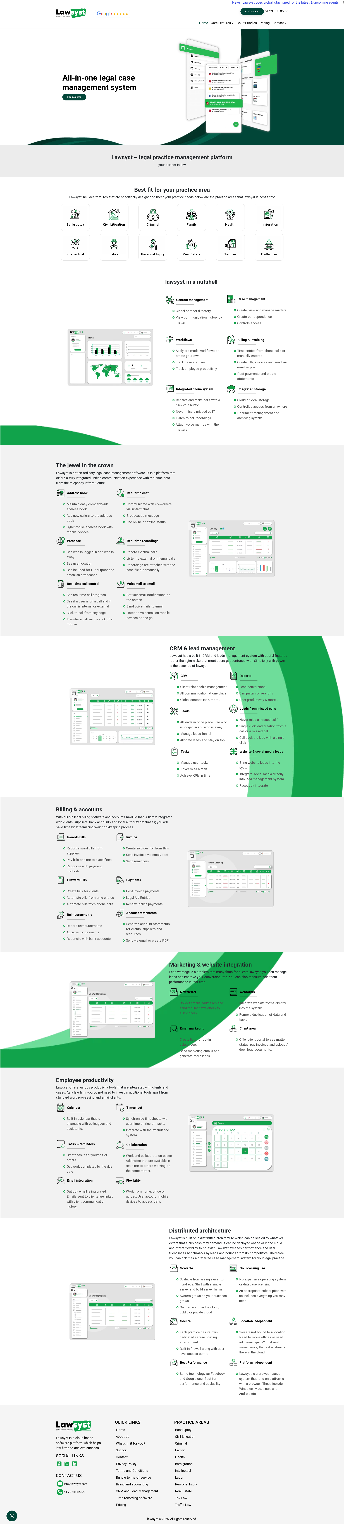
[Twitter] (67, 1464)
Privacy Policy (126, 1464)
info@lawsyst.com (75, 1484)
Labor (179, 1478)
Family (180, 1450)
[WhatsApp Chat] (11, 1516)
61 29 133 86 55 (276, 11)
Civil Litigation (185, 1437)
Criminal (181, 1443)
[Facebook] (60, 1464)
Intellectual (183, 1471)
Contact (279, 23)
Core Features (221, 23)
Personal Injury (186, 1484)
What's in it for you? (130, 1443)
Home (203, 23)
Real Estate (183, 1491)
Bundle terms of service (133, 1478)
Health (180, 1457)
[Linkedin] (74, 1464)
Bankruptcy (183, 1430)
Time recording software (134, 1498)
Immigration (184, 1464)
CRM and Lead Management (137, 1491)
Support (121, 1450)
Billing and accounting (132, 1484)
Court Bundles (247, 23)
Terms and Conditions (132, 1471)
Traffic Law (183, 1505)
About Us (122, 1437)
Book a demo (252, 11)
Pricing (265, 23)
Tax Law (181, 1498)
